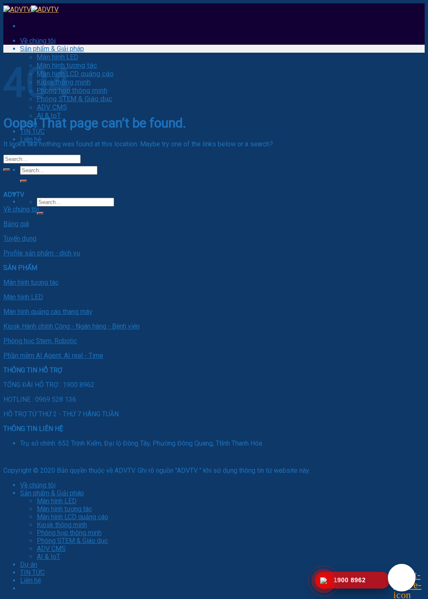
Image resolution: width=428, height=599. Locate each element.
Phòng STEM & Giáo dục (74, 98)
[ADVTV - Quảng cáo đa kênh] (31, 9)
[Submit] (23, 181)
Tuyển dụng (19, 238)
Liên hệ (30, 139)
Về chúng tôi (38, 41)
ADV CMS (52, 107)
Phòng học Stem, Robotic (40, 341)
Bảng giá (16, 224)
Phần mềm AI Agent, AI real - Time (53, 355)
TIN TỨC (32, 131)
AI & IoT (48, 557)
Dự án (28, 564)
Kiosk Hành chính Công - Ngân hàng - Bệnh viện (71, 326)
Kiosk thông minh (62, 525)
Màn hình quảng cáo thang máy (47, 312)
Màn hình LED (58, 57)
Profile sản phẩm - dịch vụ (41, 253)
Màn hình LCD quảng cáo (75, 73)
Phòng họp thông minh (72, 90)
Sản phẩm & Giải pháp (52, 49)
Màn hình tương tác (31, 282)
